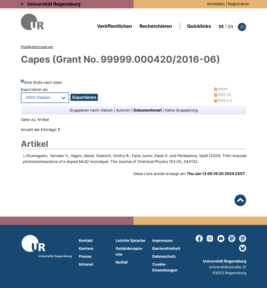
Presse (85, 256)
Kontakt (86, 240)
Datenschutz (164, 256)
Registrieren (238, 4)
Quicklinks (199, 26)
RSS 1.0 (224, 95)
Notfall (122, 262)
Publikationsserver (37, 47)
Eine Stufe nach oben (43, 82)
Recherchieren (156, 26)
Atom (223, 89)
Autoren (123, 110)
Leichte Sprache (130, 240)
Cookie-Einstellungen (164, 267)
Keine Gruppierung (181, 110)
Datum (107, 110)
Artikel (43, 119)
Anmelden (216, 4)
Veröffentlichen (114, 26)
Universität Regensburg (54, 4)
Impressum (162, 240)
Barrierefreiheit (166, 248)
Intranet (86, 264)
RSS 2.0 (225, 100)
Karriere (86, 248)
